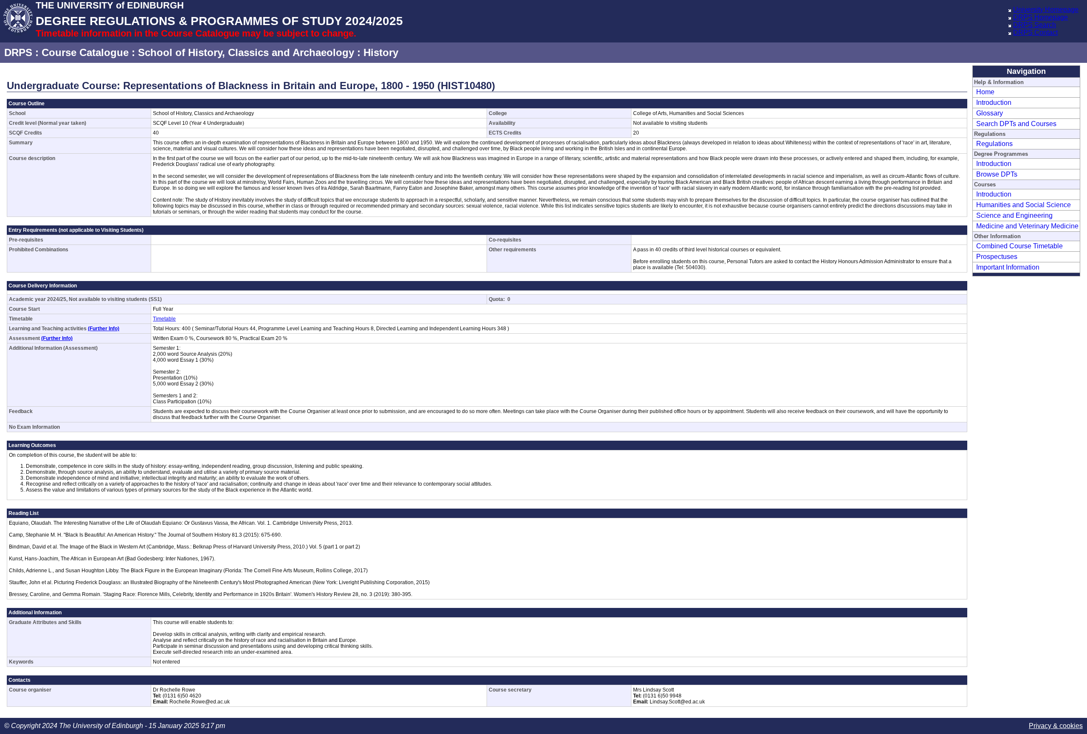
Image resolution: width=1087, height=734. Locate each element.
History (380, 52)
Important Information (1007, 267)
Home (985, 92)
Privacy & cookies (1056, 725)
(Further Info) (103, 329)
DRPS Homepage (1040, 17)
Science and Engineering (1014, 215)
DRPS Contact (1035, 32)
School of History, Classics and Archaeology (246, 52)
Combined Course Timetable (1019, 246)
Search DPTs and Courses (1016, 123)
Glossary (989, 113)
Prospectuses (996, 256)
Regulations (994, 143)
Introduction (993, 102)
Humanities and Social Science (1023, 204)
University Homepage (1046, 9)
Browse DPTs (996, 174)
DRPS (18, 52)
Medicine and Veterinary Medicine (1027, 226)
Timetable (164, 319)
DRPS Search (1034, 24)
